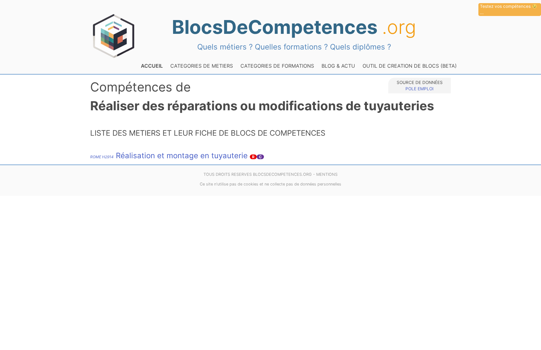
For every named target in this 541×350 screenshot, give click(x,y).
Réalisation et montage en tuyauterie (169, 155)
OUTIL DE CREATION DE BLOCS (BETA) (410, 66)
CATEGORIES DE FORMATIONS (277, 66)
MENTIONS (326, 174)
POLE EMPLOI (419, 88)
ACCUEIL (152, 66)
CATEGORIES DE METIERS (201, 66)
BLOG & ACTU (338, 66)
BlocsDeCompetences (294, 27)
